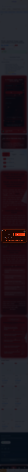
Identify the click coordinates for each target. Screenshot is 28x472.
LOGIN (8, 234)
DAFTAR (19, 234)
